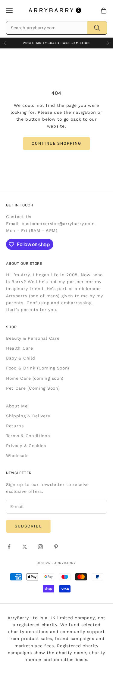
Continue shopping (56, 143)
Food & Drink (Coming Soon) (37, 368)
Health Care (19, 348)
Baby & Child (20, 358)
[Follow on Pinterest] (56, 547)
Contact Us (18, 216)
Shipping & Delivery (28, 415)
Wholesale (17, 455)
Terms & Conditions (28, 435)
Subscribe (28, 526)
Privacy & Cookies (26, 445)
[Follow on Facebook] (9, 547)
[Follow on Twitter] (25, 547)
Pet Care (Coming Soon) (33, 388)
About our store (24, 263)
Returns (15, 425)
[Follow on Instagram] (40, 547)
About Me (17, 405)
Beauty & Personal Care (32, 338)
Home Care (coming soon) (35, 378)
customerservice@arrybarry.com (58, 223)
